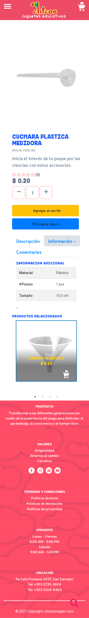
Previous (8, 356)
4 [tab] (57, 396)
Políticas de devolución (44, 503)
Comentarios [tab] (29, 252)
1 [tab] (35, 396)
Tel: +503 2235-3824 (44, 584)
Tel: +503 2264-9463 (45, 589)
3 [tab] (49, 396)
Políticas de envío (44, 498)
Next (84, 356)
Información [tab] (60, 241)
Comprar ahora (46, 224)
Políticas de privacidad (44, 508)
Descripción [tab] (28, 241)
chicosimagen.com (59, 611)
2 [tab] (42, 396)
